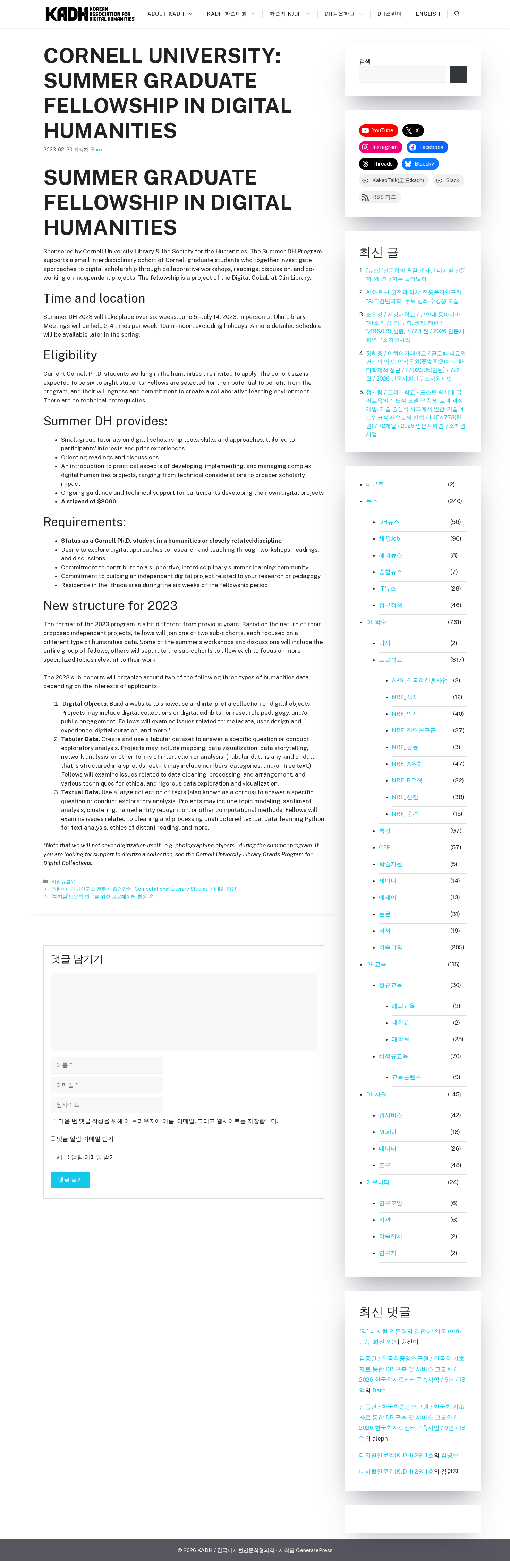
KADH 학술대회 (227, 14)
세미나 (388, 880)
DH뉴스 (389, 521)
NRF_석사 (405, 697)
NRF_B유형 (407, 780)
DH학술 (376, 622)
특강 (385, 830)
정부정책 (390, 605)
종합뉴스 (390, 571)
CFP (384, 847)
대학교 (400, 1022)
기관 (385, 1219)
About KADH (166, 14)
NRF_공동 (405, 747)
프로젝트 (390, 659)
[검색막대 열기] (457, 13)
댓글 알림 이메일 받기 (85, 1138)
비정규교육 (63, 881)
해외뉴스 (390, 555)
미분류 (375, 484)
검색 (365, 61)
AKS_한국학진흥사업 (420, 680)
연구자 (388, 1252)
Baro (379, 1390)
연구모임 (390, 1202)
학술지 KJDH (286, 14)
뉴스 (372, 501)
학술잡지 (390, 1236)
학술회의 (390, 947)
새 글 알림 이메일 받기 (86, 1157)
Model (388, 1131)
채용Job (389, 538)
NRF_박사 (405, 713)
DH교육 (376, 964)
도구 (385, 1165)
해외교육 (403, 1005)
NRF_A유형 (407, 763)
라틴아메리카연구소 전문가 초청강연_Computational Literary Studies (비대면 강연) (144, 889)
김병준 (450, 1455)
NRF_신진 (405, 797)
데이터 (388, 1148)
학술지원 (390, 863)
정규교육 (390, 985)
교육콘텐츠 (406, 1077)
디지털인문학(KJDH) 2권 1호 (396, 1455)
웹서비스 (390, 1115)
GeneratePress (314, 1550)
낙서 (385, 642)
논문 (385, 913)
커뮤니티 (378, 1182)
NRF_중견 (405, 813)
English (428, 14)
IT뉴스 (387, 588)
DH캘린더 (389, 14)
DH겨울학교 (340, 14)
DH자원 (376, 1094)
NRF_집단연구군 (414, 730)
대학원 (400, 1039)
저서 (385, 930)
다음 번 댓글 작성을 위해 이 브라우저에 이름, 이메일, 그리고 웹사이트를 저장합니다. (168, 1121)
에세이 (388, 897)
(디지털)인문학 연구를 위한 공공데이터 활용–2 (102, 896)
